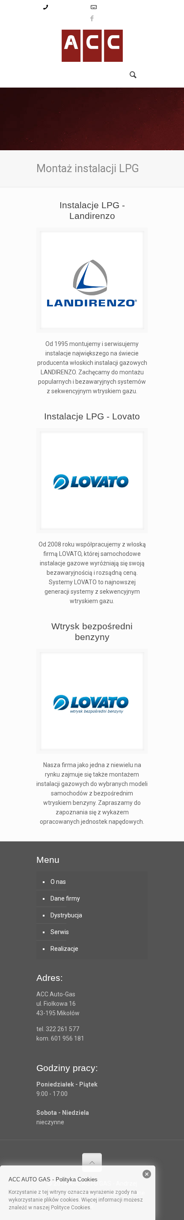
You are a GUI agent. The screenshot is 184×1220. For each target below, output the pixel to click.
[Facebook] (92, 18)
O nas (58, 881)
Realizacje (64, 948)
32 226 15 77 (67, 6)
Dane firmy (65, 898)
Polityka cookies (112, 1208)
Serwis (59, 932)
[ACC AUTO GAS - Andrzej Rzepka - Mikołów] (92, 44)
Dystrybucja (66, 915)
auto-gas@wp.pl (121, 6)
